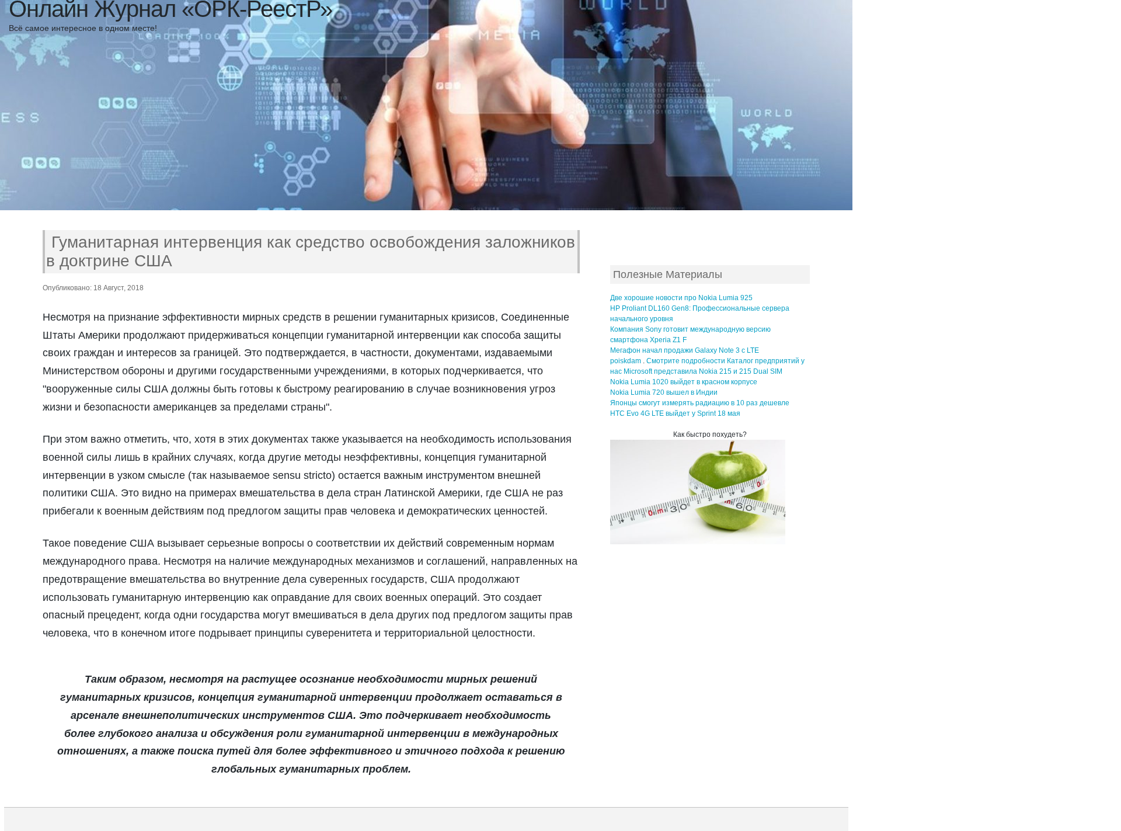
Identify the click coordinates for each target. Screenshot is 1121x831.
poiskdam (625, 361)
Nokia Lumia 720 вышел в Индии (664, 392)
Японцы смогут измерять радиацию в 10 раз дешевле (699, 403)
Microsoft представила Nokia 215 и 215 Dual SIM (703, 371)
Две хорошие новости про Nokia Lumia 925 (681, 298)
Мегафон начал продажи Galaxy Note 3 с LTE (684, 350)
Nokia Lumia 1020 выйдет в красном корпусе (683, 382)
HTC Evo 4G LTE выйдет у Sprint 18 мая (675, 413)
